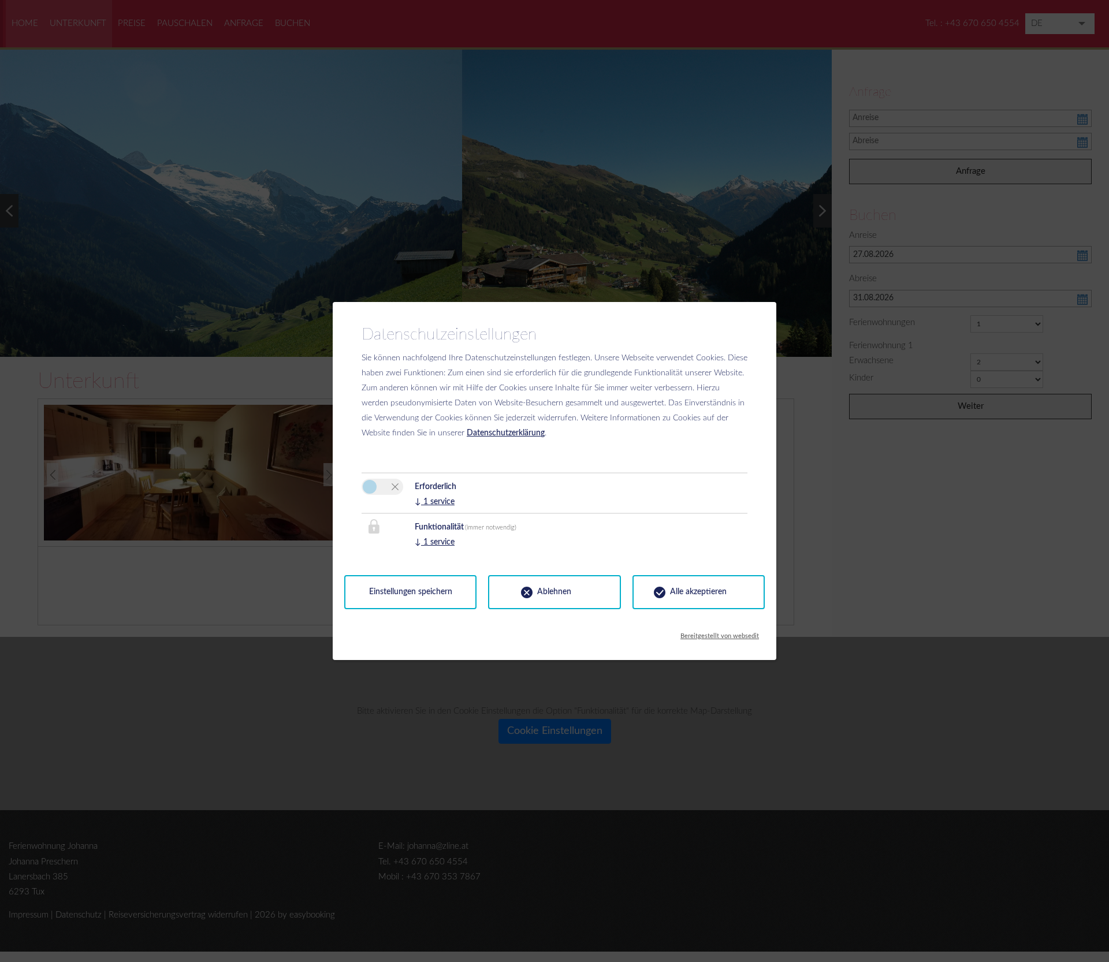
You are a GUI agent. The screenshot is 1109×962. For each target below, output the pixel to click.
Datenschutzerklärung (506, 433)
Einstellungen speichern (410, 592)
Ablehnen (554, 592)
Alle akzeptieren (698, 592)
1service (435, 502)
